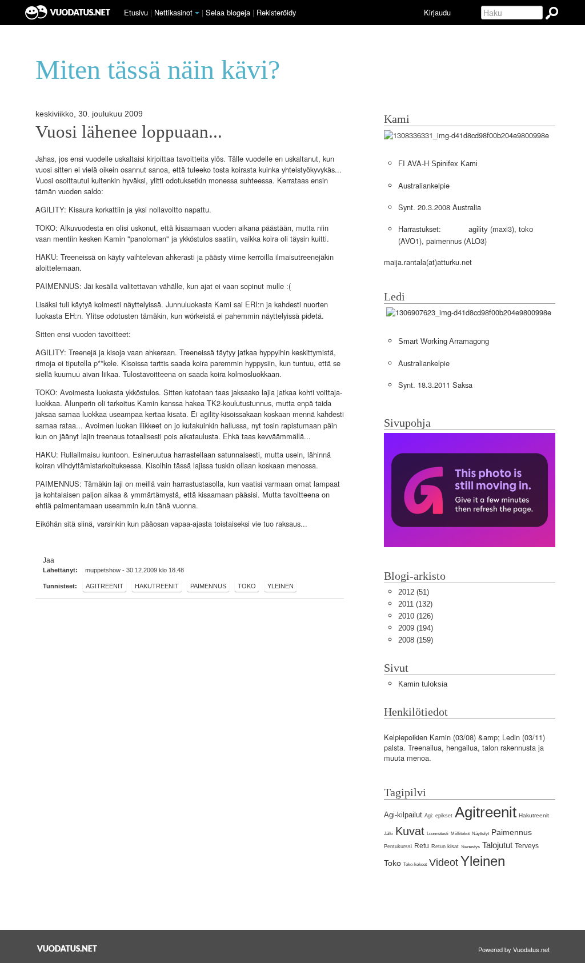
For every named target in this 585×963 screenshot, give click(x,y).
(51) (413, 592)
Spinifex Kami (454, 163)
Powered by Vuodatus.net (514, 949)
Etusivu (136, 12)
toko (526, 229)
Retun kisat (445, 846)
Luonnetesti (437, 833)
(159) (415, 640)
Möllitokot (460, 833)
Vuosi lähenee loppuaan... (128, 132)
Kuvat (409, 830)
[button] (197, 13)
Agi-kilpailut (403, 814)
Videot (443, 862)
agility (478, 229)
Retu (421, 845)
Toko (247, 586)
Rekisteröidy (276, 12)
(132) (415, 604)
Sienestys (470, 846)
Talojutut (497, 845)
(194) (415, 628)
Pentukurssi (398, 846)
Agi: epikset (438, 815)
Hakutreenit (157, 586)
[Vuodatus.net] (67, 948)
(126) (415, 616)
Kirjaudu (437, 12)
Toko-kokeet (415, 864)
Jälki (388, 833)
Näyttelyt (480, 833)
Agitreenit (104, 586)
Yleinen (280, 586)
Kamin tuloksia (422, 684)
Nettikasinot (173, 12)
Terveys (527, 845)
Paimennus (208, 586)
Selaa (228, 12)
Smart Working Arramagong (443, 341)
